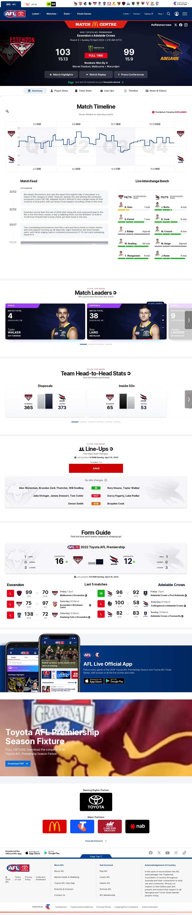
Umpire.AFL (105, 883)
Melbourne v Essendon (72, 595)
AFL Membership (107, 895)
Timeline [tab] (133, 90)
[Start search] (168, 13)
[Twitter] (175, 25)
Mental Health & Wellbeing (66, 877)
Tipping (147, 14)
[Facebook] (180, 25)
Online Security (150, 907)
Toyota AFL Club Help (64, 883)
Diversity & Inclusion (63, 889)
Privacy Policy (28, 878)
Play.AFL (104, 871)
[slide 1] (75, 422)
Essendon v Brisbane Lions (71, 606)
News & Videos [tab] (158, 90)
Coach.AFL (105, 877)
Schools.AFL (105, 889)
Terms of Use (18, 878)
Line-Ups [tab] (109, 90)
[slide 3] (92, 422)
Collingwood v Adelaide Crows (167, 605)
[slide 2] (83, 422)
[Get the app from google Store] (114, 681)
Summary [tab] (37, 90)
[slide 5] (108, 422)
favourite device (112, 82)
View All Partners (94, 841)
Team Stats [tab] (85, 90)
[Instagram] (185, 25)
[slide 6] (117, 422)
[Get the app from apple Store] (93, 681)
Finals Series (84, 13)
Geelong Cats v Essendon (74, 617)
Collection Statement (41, 878)
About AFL (59, 871)
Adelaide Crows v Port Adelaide (167, 595)
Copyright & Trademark (126, 907)
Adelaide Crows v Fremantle (166, 616)
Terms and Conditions (81, 907)
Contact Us (59, 895)
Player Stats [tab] (61, 90)
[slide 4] (100, 422)
